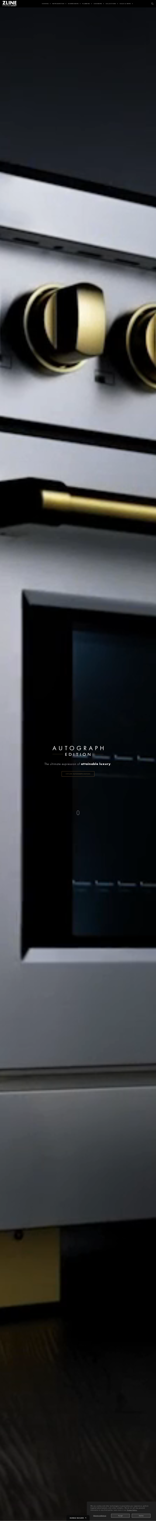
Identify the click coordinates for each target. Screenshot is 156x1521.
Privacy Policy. (132, 1510)
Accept (120, 1516)
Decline (141, 1516)
